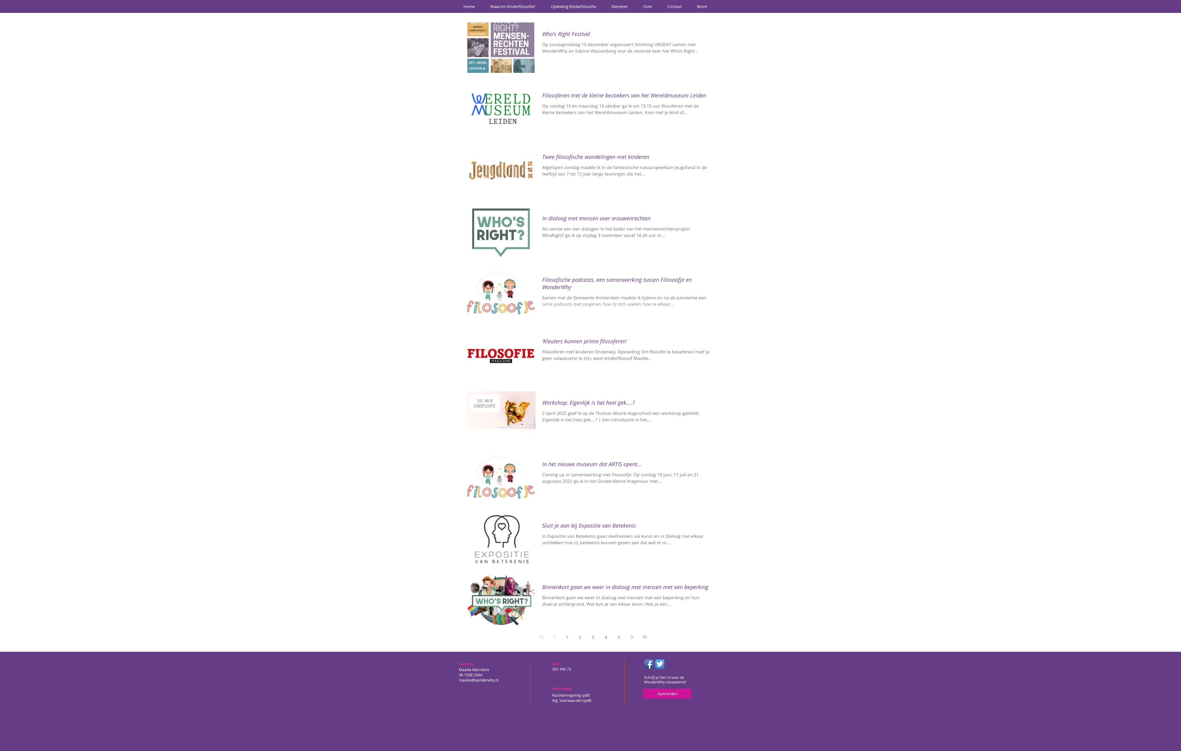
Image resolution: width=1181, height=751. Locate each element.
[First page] (541, 637)
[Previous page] (554, 637)
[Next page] (631, 637)
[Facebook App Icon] (649, 664)
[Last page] (644, 637)
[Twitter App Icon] (659, 664)
